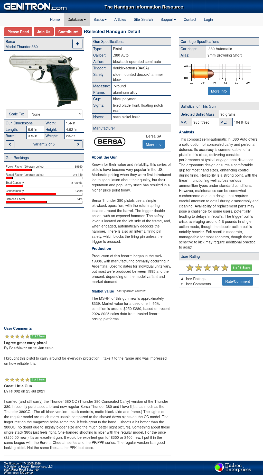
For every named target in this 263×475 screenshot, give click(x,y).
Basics (98, 19)
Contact (190, 19)
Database (75, 19)
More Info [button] (154, 144)
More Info (219, 91)
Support (167, 19)
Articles (120, 19)
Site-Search (143, 19)
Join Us (43, 31)
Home (55, 19)
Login (208, 19)
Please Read (18, 31)
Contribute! (68, 31)
